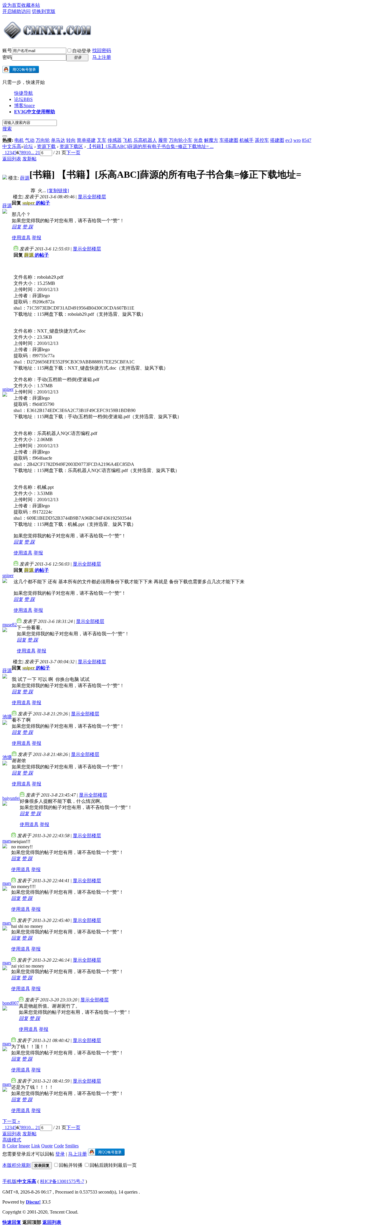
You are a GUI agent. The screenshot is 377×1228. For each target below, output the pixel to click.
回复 (16, 226)
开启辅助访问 (16, 11)
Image (24, 1145)
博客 (24, 105)
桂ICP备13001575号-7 (62, 1181)
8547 (306, 140)
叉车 (101, 140)
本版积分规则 (16, 1165)
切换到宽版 (43, 11)
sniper (8, 389)
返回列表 (11, 158)
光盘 (198, 140)
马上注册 (101, 57)
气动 (29, 140)
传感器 (115, 140)
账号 (7, 50)
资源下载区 (71, 146)
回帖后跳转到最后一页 (113, 1165)
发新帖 (29, 158)
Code (59, 1145)
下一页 (73, 152)
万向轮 (43, 140)
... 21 (35, 152)
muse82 (9, 624)
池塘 (7, 716)
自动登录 (81, 50)
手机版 (9, 1181)
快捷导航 (23, 93)
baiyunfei (11, 798)
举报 (36, 237)
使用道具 (21, 237)
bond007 (10, 1003)
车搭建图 (228, 140)
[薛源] (4, 177)
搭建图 (277, 140)
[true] (4, 136)
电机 (19, 140)
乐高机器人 (145, 140)
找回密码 (101, 50)
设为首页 (11, 5)
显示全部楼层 (92, 196)
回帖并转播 (70, 1165)
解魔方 (211, 140)
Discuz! (33, 1201)
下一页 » (11, 1121)
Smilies (72, 1145)
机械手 (246, 140)
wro (297, 140)
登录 (60, 1153)
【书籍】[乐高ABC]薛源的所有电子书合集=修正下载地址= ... (150, 146)
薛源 (24, 177)
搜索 (7, 128)
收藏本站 (30, 5)
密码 (7, 57)
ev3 (288, 140)
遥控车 (262, 140)
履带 (163, 140)
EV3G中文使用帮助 (34, 111)
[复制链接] (58, 190)
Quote (47, 1145)
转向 (71, 140)
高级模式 (11, 1139)
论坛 (23, 99)
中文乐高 (11, 146)
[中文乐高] (48, 37)
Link (35, 1145)
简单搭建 (86, 140)
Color (12, 1145)
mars (6, 840)
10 (28, 152)
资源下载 (46, 146)
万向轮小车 (180, 140)
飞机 (127, 140)
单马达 (58, 140)
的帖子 (36, 202)
